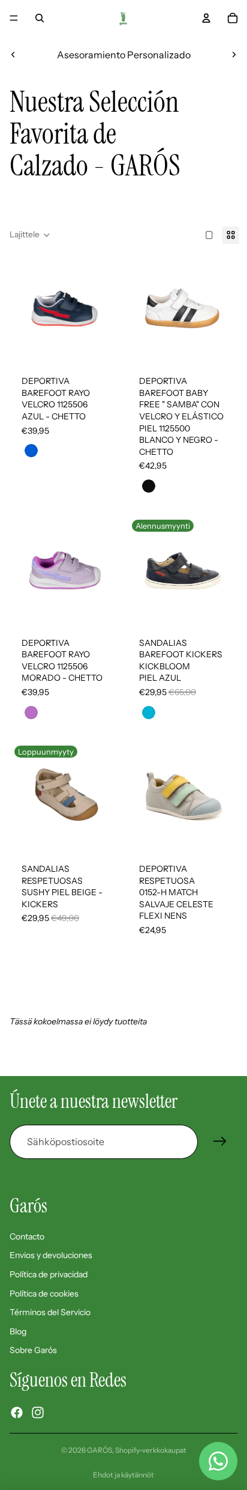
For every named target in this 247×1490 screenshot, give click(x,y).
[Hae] (39, 18)
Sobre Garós (33, 1350)
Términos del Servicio (50, 1312)
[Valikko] (14, 18)
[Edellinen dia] (13, 54)
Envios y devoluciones (51, 1255)
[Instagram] (38, 1412)
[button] (30, 235)
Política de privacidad (49, 1274)
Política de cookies (44, 1293)
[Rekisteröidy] (220, 1141)
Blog (18, 1331)
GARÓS (99, 1450)
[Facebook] (17, 1412)
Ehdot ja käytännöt (123, 1474)
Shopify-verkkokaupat (150, 1450)
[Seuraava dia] (234, 54)
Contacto (27, 1236)
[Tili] (206, 18)
